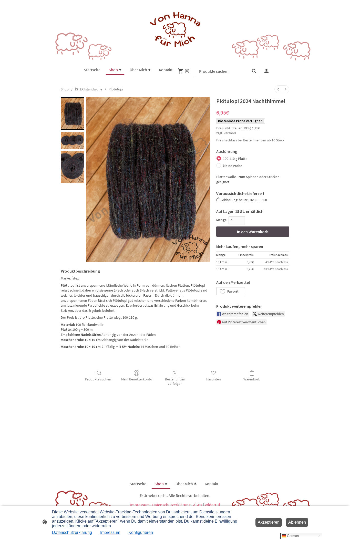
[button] (230, 291)
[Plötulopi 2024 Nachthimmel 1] (72, 140)
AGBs (197, 504)
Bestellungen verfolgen (175, 381)
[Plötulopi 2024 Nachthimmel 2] (72, 167)
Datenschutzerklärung (171, 504)
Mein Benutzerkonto (136, 379)
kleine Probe (232, 165)
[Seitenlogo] (175, 30)
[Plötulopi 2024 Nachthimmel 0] (72, 113)
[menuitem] (278, 89)
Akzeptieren (269, 522)
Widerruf (212, 504)
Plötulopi (116, 89)
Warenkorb (251, 379)
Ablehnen (297, 522)
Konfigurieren (140, 532)
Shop (65, 89)
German (292, 536)
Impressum (140, 504)
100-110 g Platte (235, 158)
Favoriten (213, 379)
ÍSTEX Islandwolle (88, 89)
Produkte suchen (98, 379)
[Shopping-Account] (266, 71)
